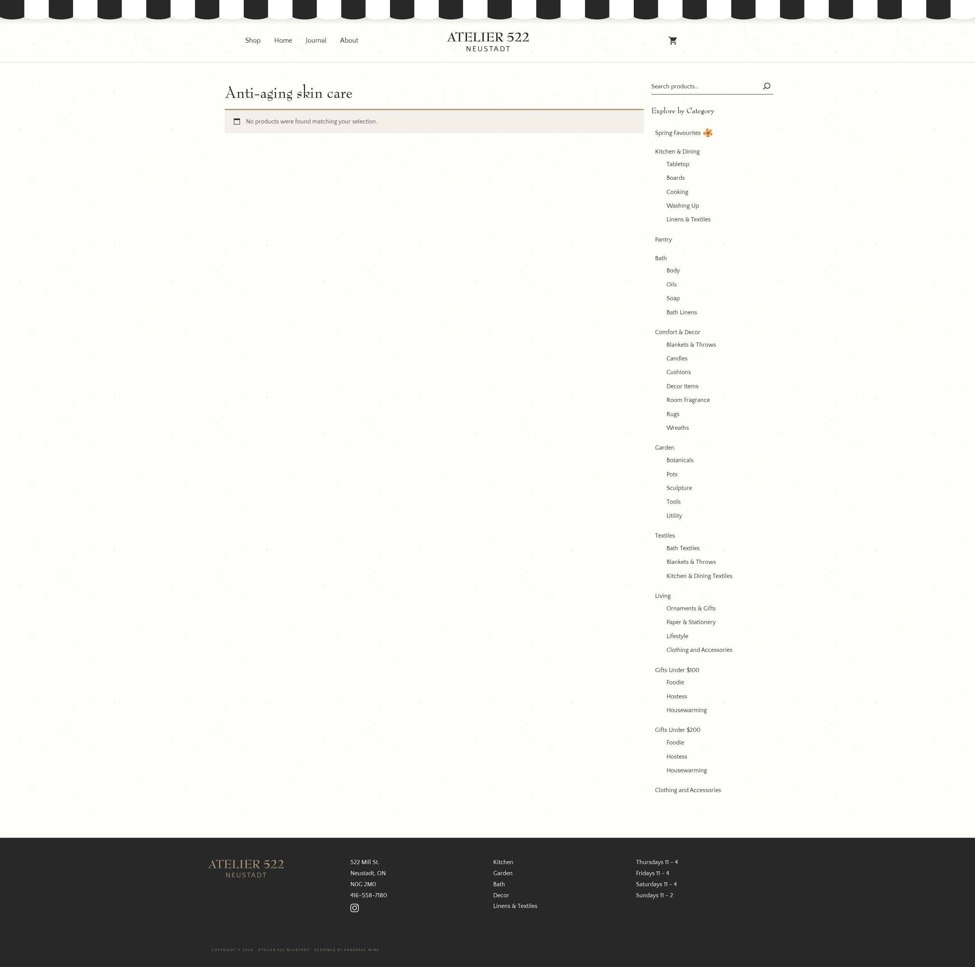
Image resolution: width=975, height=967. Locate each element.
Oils (672, 284)
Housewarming (687, 710)
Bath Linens (682, 312)
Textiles (665, 535)
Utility (674, 515)
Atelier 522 (487, 41)
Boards (676, 178)
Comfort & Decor (677, 332)
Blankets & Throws (691, 344)
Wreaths (678, 427)
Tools (674, 501)
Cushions (679, 372)
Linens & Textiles (689, 219)
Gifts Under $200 (677, 730)
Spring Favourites (678, 133)
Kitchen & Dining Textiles (699, 576)
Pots (672, 474)
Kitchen (503, 862)
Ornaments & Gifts (691, 608)
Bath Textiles (683, 548)
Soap (673, 298)
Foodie (675, 682)
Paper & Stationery (691, 622)
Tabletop (678, 164)
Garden (665, 447)
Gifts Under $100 (677, 670)
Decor (501, 895)
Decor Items (682, 386)
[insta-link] (354, 908)
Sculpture (679, 488)
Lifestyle (677, 636)
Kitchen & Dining (677, 151)
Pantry (663, 239)
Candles (677, 358)
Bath (661, 258)
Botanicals (680, 460)
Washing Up (683, 205)
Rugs (673, 414)
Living (663, 595)
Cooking (677, 192)
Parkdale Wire (361, 950)
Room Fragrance (688, 400)
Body (673, 270)
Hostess (677, 696)
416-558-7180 (368, 895)
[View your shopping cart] (673, 44)
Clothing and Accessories (699, 650)
